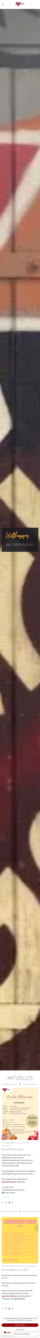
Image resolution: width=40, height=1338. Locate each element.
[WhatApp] (6, 1202)
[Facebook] (3, 1202)
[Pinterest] (13, 1202)
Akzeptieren (20, 1325)
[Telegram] (9, 1202)
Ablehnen (20, 1329)
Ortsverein (6, 1145)
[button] (3, 4)
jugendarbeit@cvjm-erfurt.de (13, 1182)
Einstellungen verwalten (20, 1334)
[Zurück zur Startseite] (20, 4)
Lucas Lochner (22, 1142)
